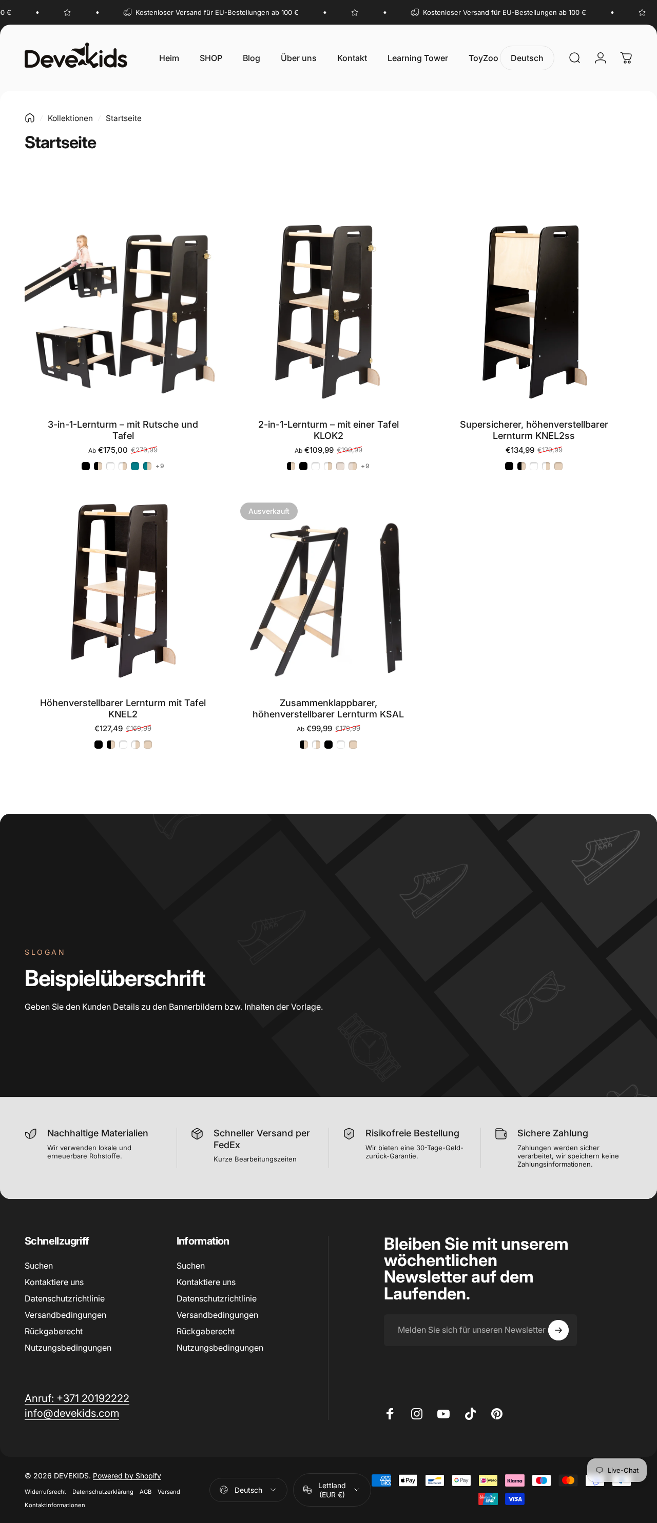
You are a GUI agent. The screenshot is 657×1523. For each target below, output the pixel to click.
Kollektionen (70, 118)
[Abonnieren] (558, 1330)
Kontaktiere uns (54, 1282)
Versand (169, 1491)
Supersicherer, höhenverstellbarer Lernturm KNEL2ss (534, 430)
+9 (160, 466)
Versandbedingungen (65, 1315)
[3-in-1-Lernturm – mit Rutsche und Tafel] (123, 312)
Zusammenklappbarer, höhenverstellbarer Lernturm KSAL (328, 708)
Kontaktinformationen (55, 1505)
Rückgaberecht (54, 1331)
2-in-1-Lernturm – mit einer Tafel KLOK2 (328, 430)
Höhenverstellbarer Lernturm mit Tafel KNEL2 (123, 708)
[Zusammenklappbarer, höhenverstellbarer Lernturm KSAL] (328, 590)
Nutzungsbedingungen (68, 1347)
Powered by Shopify (127, 1475)
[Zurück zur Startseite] (30, 118)
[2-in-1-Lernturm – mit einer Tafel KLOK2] (328, 312)
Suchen (39, 1265)
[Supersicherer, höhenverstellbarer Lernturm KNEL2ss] (533, 312)
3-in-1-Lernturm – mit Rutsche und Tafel (123, 430)
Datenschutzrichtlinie (65, 1298)
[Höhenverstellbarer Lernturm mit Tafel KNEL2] (123, 590)
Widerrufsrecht (45, 1491)
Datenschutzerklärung (102, 1491)
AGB (145, 1491)
